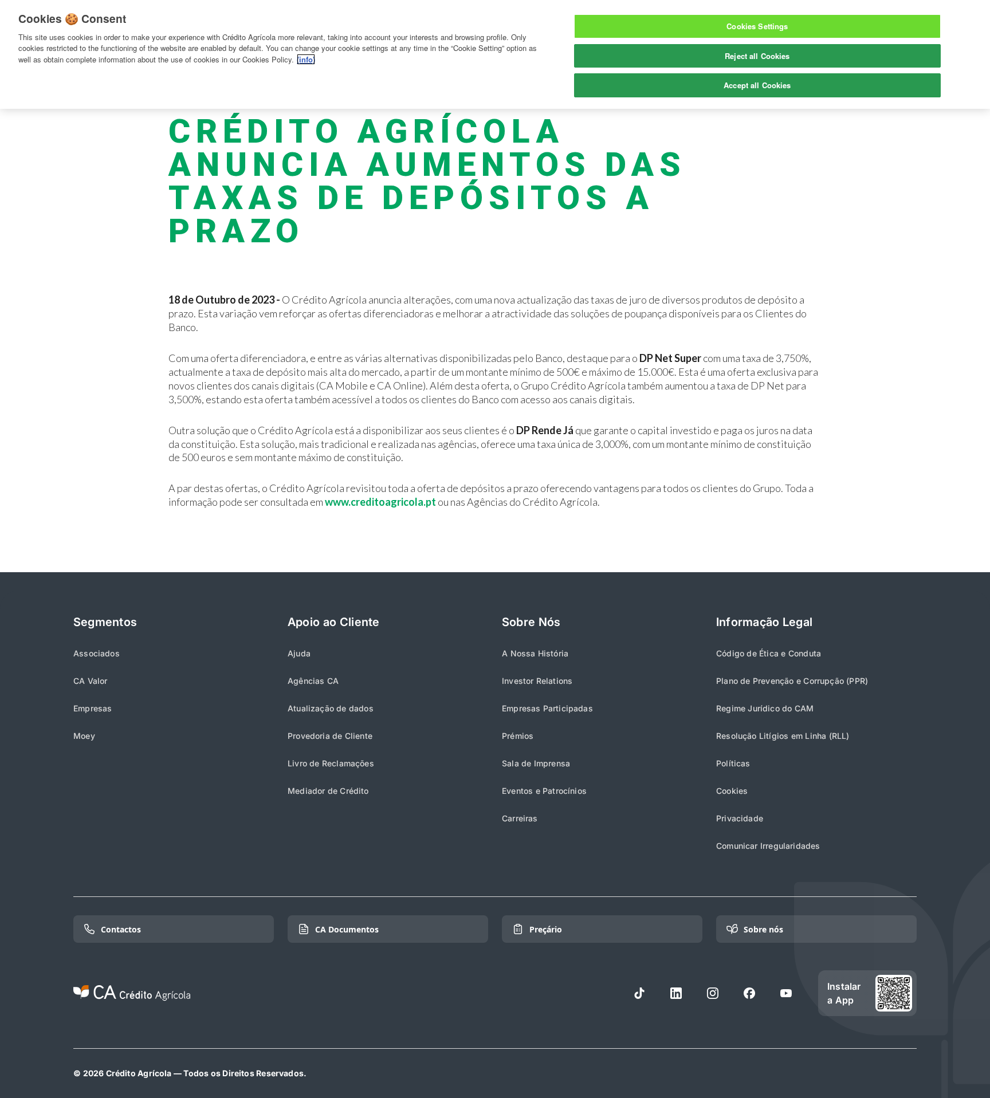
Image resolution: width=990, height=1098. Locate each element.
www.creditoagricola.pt (380, 501)
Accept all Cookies (757, 85)
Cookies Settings (757, 26)
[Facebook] (749, 993)
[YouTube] (786, 993)
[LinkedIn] (676, 993)
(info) (306, 59)
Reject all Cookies (757, 55)
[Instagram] (712, 993)
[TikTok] (639, 993)
